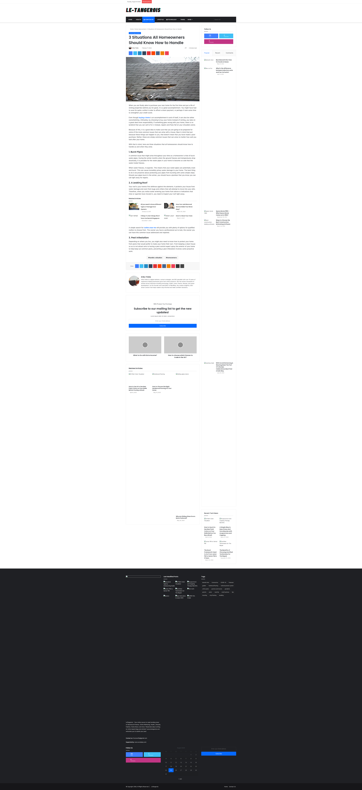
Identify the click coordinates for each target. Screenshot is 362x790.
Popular (206, 53)
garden (204, 585)
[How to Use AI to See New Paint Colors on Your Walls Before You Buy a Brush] (139, 379)
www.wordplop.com (140, 742)
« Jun (180, 779)
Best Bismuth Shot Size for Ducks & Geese (224, 61)
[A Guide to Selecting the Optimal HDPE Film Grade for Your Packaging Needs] (192, 598)
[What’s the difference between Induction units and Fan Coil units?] (209, 138)
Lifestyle (160, 19)
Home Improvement (140, 29)
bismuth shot (205, 582)
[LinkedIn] (140, 53)
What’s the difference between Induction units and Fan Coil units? (224, 70)
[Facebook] (131, 53)
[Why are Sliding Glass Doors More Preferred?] (186, 444)
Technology (172, 19)
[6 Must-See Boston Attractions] (169, 665)
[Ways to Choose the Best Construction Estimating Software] (209, 290)
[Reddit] (153, 53)
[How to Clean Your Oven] (169, 217)
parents (204, 592)
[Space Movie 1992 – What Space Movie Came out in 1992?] (209, 213)
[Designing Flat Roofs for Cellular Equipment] (192, 591)
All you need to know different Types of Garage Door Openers (151, 206)
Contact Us (232, 786)
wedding (221, 595)
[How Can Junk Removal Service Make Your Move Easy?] (169, 205)
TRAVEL (182, 19)
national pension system (227, 585)
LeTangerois (154, 786)
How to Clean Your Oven (184, 216)
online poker (205, 589)
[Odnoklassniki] (162, 53)
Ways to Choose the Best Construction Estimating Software (223, 222)
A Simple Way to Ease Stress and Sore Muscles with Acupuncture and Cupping (226, 531)
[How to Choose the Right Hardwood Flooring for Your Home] (162, 379)
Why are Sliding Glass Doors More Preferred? (185, 517)
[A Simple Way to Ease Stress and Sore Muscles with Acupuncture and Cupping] (226, 521)
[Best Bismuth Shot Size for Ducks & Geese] (209, 62)
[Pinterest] (149, 53)
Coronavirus (215, 582)
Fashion (128, 727)
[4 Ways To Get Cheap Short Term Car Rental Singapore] (134, 218)
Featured (231, 582)
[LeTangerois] (143, 10)
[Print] (182, 266)
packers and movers (216, 589)
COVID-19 (223, 582)
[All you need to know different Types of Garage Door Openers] (134, 206)
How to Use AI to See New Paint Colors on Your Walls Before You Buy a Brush (138, 388)
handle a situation (155, 258)
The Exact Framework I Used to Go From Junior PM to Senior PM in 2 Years (210, 554)
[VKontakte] (158, 53)
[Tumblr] (144, 53)
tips (233, 592)
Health (138, 19)
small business (225, 592)
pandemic (227, 589)
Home (130, 19)
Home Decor (149, 19)
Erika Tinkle (135, 48)
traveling (204, 595)
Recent (217, 53)
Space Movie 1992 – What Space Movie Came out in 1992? (222, 213)
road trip (217, 592)
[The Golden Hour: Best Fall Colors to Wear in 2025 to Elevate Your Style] (181, 598)
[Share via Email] (178, 266)
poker (210, 592)
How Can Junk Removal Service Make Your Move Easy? (184, 206)
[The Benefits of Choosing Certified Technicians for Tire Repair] (226, 544)
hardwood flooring (213, 585)
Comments (229, 53)
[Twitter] (135, 53)
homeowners (172, 258)
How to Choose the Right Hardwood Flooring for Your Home (161, 388)
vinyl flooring (213, 595)
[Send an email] (139, 48)
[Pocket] (167, 53)
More (189, 19)
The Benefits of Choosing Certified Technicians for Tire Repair (226, 553)
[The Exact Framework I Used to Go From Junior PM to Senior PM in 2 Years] (211, 544)
